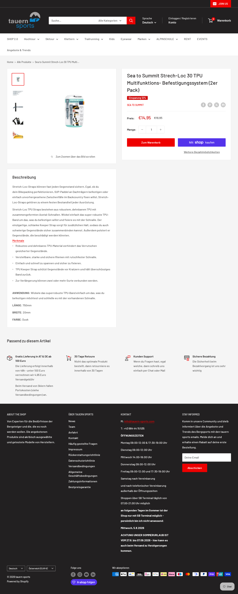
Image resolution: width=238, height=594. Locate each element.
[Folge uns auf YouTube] (86, 574)
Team (71, 426)
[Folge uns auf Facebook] (73, 574)
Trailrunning (92, 39)
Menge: (131, 129)
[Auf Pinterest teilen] (210, 104)
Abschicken (194, 467)
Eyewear (126, 39)
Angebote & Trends (19, 50)
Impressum (75, 449)
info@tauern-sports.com (139, 421)
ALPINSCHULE (165, 39)
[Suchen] (131, 20)
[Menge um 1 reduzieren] (142, 129)
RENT (187, 39)
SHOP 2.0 (12, 39)
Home (10, 62)
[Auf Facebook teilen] (203, 104)
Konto (172, 22)
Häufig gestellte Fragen (82, 443)
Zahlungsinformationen (82, 481)
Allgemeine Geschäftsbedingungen (82, 473)
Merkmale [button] (18, 240)
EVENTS (202, 39)
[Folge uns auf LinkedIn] (93, 574)
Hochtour (30, 39)
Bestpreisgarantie (79, 487)
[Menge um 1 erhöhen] (160, 129)
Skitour (49, 39)
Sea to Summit (135, 104)
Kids (112, 39)
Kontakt (73, 438)
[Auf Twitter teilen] (216, 104)
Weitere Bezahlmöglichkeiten (202, 152)
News (71, 421)
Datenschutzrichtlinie (81, 460)
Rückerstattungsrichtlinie (84, 454)
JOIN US (223, 3)
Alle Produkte (24, 62)
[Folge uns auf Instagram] (79, 574)
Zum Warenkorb (150, 142)
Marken (142, 39)
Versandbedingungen (81, 466)
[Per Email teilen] (223, 104)
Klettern (69, 39)
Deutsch (13, 568)
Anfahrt (73, 432)
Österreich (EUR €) (38, 568)
